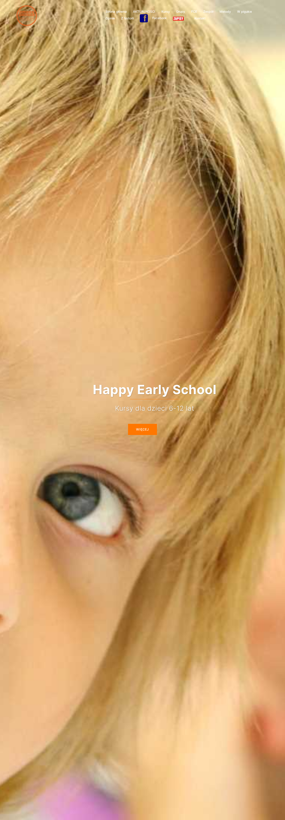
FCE (194, 11)
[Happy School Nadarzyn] (27, 15)
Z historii (127, 18)
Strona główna (116, 11)
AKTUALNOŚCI (144, 11)
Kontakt (200, 18)
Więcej (142, 429)
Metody (225, 11)
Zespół (208, 11)
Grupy (180, 11)
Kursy (165, 11)
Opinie (110, 18)
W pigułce (244, 11)
